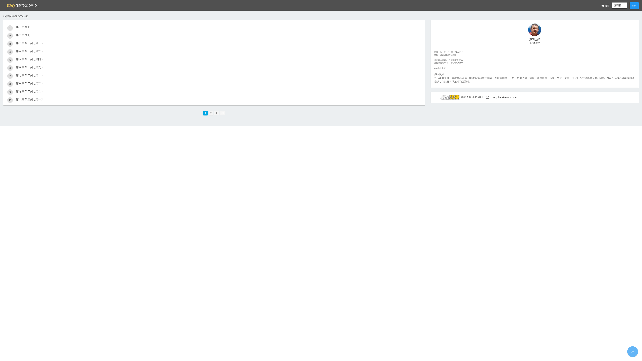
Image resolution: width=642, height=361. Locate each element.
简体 (634, 6)
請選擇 (619, 5)
